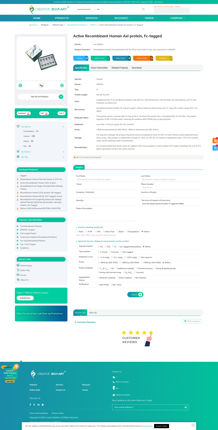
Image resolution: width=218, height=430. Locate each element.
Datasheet (22, 113)
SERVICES (92, 18)
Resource (86, 385)
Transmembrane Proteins (31, 226)
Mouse (26, 141)
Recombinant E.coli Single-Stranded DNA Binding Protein (41, 182)
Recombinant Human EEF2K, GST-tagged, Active (41, 191)
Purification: (84, 284)
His (101, 246)
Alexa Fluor (110, 231)
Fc (115, 246)
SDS (42, 113)
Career (85, 390)
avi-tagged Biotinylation (130, 246)
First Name (80, 176)
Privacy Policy (147, 426)
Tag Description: (86, 246)
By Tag (25, 157)
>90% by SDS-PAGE (130, 262)
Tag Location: (84, 251)
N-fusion (115, 252)
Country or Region (148, 192)
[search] (143, 9)
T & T (104, 268)
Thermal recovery (145, 268)
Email (79, 184)
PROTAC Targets (27, 230)
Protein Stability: (86, 268)
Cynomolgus (29, 131)
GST (109, 246)
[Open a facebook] (30, 405)
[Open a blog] (43, 405)
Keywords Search (84, 9)
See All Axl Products (39, 96)
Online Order (142, 58)
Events (23, 275)
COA (60, 113)
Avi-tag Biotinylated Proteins (32, 240)
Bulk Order (120, 58)
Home (34, 25)
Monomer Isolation (107, 278)
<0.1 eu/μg (118, 257)
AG (112, 268)
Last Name (145, 176)
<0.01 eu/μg (131, 257)
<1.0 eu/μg (104, 257)
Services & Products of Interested (156, 200)
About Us (24, 280)
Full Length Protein (28, 233)
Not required (146, 257)
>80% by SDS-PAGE (109, 262)
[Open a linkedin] (39, 405)
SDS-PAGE (104, 285)
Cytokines (24, 248)
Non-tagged (127, 252)
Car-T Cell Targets (28, 244)
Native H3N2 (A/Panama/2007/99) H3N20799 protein (40, 205)
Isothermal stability (126, 268)
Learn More (158, 2)
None (80, 231)
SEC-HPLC (117, 285)
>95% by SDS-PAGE (152, 262)
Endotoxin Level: (86, 257)
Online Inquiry (26, 265)
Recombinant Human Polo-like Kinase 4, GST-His (41, 174)
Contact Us (60, 390)
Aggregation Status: (84, 278)
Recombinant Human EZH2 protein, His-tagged (40, 188)
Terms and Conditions (39, 413)
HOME (36, 18)
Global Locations (123, 395)
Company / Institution (85, 192)
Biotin (121, 231)
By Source (26, 152)
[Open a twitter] (34, 405)
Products (33, 385)
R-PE (90, 231)
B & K (128, 272)
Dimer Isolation (125, 278)
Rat (25, 146)
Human (27, 136)
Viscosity (140, 272)
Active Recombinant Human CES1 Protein (38, 178)
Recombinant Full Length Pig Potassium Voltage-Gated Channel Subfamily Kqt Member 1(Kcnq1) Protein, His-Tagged (41, 197)
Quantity (80, 200)
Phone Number (147, 184)
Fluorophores (133, 231)
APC (99, 231)
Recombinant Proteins (76, 25)
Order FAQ (25, 270)
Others (93, 25)
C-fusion (103, 252)
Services (59, 385)
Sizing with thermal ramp (110, 272)
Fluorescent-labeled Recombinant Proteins (38, 237)
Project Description (84, 208)
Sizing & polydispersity (166, 268)
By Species (26, 126)
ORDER (149, 18)
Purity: (81, 262)
